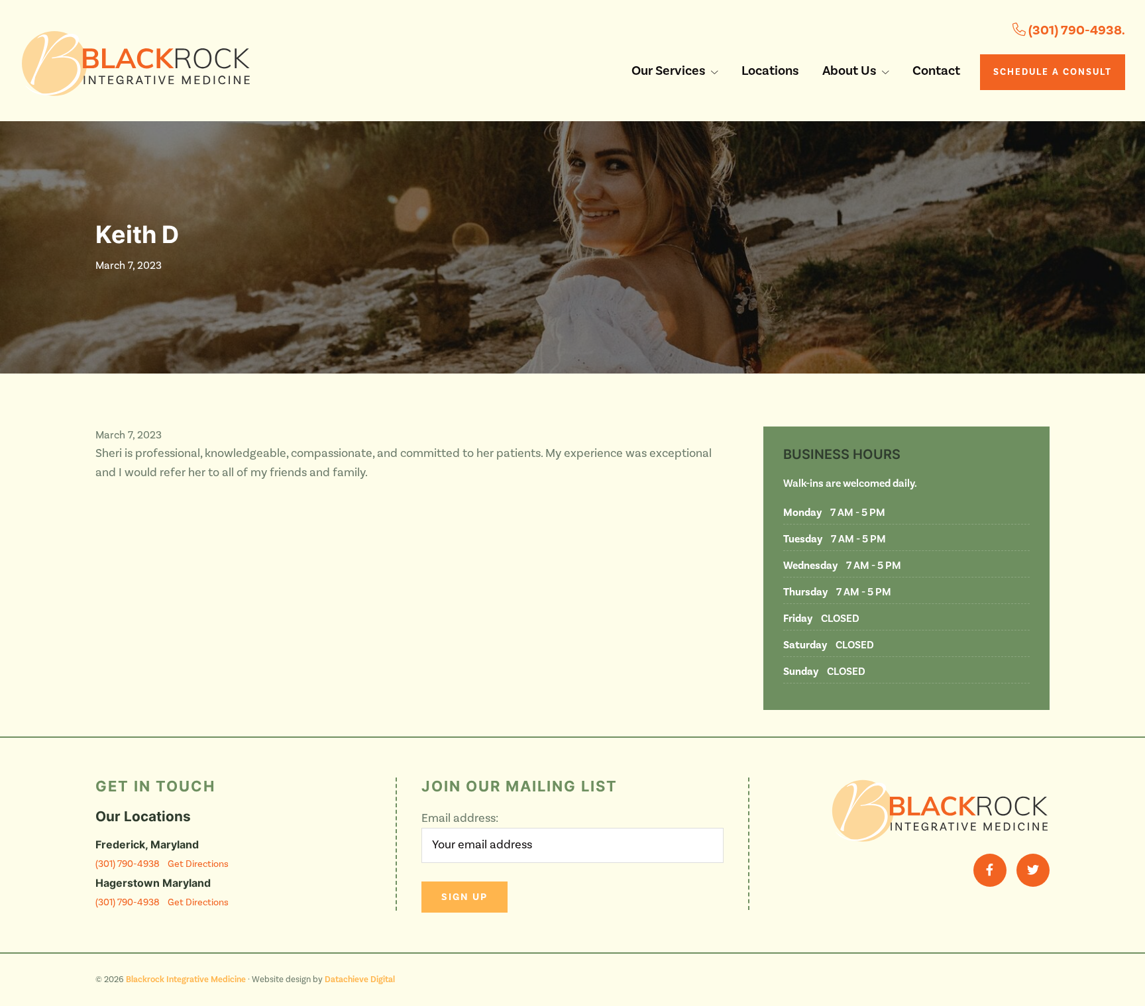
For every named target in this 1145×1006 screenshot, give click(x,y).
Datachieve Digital (360, 979)
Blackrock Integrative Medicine (186, 979)
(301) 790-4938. (1075, 30)
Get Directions (198, 864)
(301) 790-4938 (127, 864)
